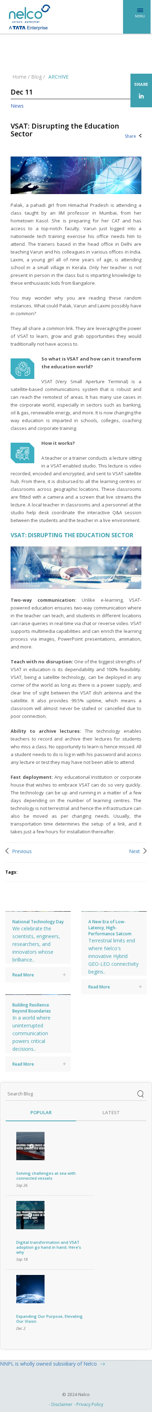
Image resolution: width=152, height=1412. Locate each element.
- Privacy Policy (88, 1404)
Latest (111, 1113)
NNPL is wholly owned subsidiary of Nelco (48, 1363)
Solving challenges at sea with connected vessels (46, 1175)
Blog (36, 76)
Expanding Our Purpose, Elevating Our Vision (49, 1319)
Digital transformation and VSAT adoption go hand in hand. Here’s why (48, 1247)
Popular (41, 1113)
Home (19, 76)
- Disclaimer (60, 1404)
